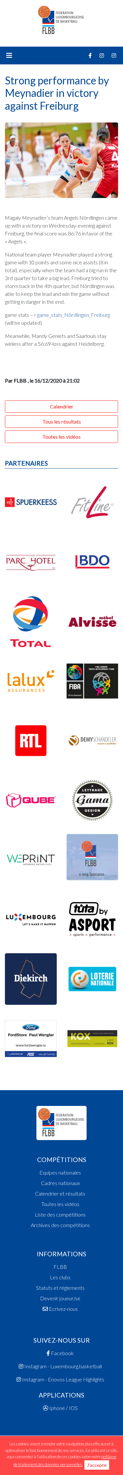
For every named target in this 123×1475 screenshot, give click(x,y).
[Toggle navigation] (9, 55)
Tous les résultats (61, 421)
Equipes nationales (60, 1172)
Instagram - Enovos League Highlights (62, 1379)
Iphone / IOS (63, 1408)
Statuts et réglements (60, 1288)
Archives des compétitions (60, 1225)
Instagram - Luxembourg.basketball (62, 1366)
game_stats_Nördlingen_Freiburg (73, 315)
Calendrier (61, 406)
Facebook (62, 1353)
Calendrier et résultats (60, 1193)
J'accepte (97, 1465)
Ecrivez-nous (63, 1309)
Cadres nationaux (60, 1183)
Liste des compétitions (60, 1214)
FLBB (60, 1267)
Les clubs (60, 1277)
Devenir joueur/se (60, 1298)
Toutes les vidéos (61, 436)
